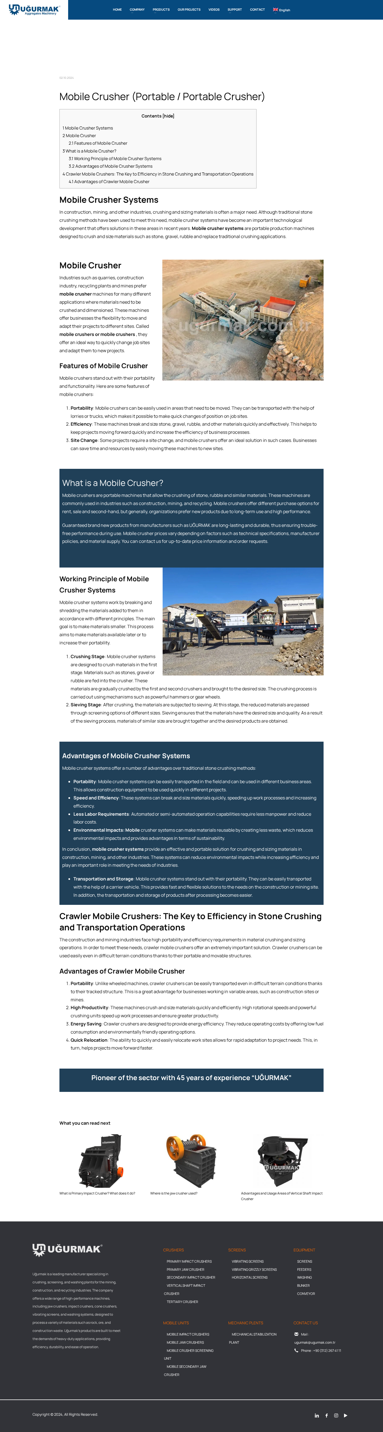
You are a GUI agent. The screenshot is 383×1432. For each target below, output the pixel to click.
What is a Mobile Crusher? (89, 151)
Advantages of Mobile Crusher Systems (111, 166)
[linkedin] (317, 1415)
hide (168, 116)
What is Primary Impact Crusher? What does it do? (97, 1193)
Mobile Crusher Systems (88, 128)
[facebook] (327, 1415)
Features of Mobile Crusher (98, 143)
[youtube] (346, 1415)
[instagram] (336, 1415)
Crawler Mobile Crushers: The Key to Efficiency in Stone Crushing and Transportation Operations (158, 174)
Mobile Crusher (79, 136)
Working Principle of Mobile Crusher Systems (115, 159)
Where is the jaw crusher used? (173, 1193)
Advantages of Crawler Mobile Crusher (109, 182)
